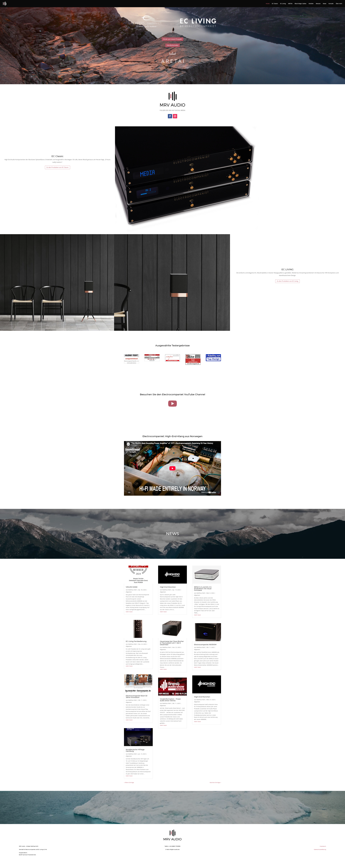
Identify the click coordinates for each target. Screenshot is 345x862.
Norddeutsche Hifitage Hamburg (135, 750)
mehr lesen (129, 612)
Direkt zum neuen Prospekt (172, 39)
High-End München (202, 697)
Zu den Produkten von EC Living (287, 281)
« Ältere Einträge (129, 782)
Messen (318, 3)
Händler (311, 3)
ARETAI (290, 3)
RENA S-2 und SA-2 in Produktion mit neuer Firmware (203, 588)
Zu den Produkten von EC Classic (57, 167)
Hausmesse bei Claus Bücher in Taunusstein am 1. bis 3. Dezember (172, 643)
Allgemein (129, 592)
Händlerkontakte (172, 45)
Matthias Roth (132, 590)
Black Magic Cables (300, 3)
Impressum (323, 846)
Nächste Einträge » (215, 782)
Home (268, 3)
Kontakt (331, 3)
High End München (168, 587)
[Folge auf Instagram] (175, 116)
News (324, 3)
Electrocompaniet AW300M (205, 645)
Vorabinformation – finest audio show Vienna (170, 700)
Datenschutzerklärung (320, 849)
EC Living (283, 3)
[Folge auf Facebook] (170, 116)
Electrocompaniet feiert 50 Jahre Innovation (136, 696)
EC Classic (275, 3)
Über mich (339, 3)
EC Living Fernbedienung (136, 641)
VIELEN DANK (131, 587)
